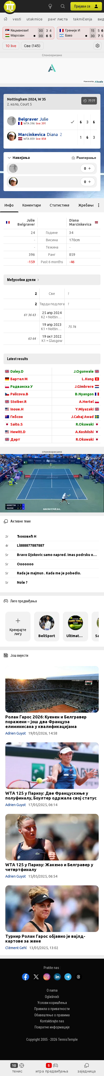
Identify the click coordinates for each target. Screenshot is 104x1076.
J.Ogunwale (84, 371)
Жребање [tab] (86, 205)
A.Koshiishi (84, 432)
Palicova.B (19, 394)
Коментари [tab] (31, 205)
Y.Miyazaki (84, 409)
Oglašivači (52, 996)
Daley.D (16, 371)
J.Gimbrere (84, 387)
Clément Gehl (16, 948)
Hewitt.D (17, 432)
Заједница (86, 1071)
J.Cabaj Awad (82, 417)
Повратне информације (52, 1027)
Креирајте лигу (18, 632)
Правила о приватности (52, 1009)
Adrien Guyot (15, 733)
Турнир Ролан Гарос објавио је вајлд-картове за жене (45, 938)
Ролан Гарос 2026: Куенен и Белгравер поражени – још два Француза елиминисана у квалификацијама (46, 721)
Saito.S (16, 424)
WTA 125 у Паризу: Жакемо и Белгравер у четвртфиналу (49, 867)
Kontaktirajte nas (52, 1021)
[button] (62, 6)
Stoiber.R (18, 402)
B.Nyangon (84, 394)
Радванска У (21, 387)
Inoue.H (16, 409)
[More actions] (98, 205)
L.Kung (88, 379)
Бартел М (19, 379)
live (11, 46)
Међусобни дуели (21, 280)
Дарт (15, 439)
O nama (52, 990)
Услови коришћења (52, 1002)
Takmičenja (82, 19)
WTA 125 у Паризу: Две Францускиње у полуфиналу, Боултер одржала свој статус (51, 795)
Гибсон (16, 417)
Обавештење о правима (52, 1015)
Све (32, 46)
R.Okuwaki (85, 424)
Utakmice (35, 19)
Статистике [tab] (59, 205)
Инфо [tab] (9, 205)
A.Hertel (86, 402)
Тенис (17, 1071)
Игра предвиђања (52, 1071)
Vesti (17, 19)
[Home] (5, 19)
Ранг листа (58, 19)
